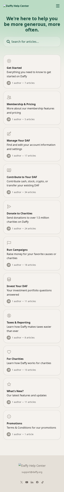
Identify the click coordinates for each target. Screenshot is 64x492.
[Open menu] (58, 6)
